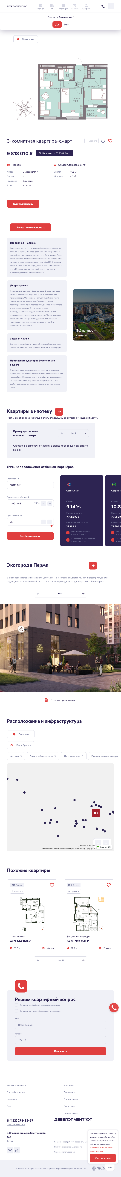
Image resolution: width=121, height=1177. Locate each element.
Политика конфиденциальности (68, 1147)
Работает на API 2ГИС (87, 845)
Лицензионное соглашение (86, 847)
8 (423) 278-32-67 (20, 1120)
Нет (66, 24)
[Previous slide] (62, 433)
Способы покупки (16, 1092)
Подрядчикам (71, 1113)
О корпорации (71, 1099)
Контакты (69, 1085)
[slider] (52, 526)
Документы (69, 1092)
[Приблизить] (106, 843)
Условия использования (64, 1152)
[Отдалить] (98, 843)
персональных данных (50, 1005)
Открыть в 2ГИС (106, 847)
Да (57, 24)
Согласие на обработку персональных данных (74, 1142)
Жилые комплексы (16, 1085)
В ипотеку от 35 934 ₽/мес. (54, 153)
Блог (9, 1106)
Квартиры (12, 1099)
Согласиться (103, 1157)
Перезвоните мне (16, 1124)
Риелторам (69, 1106)
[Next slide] (85, 433)
